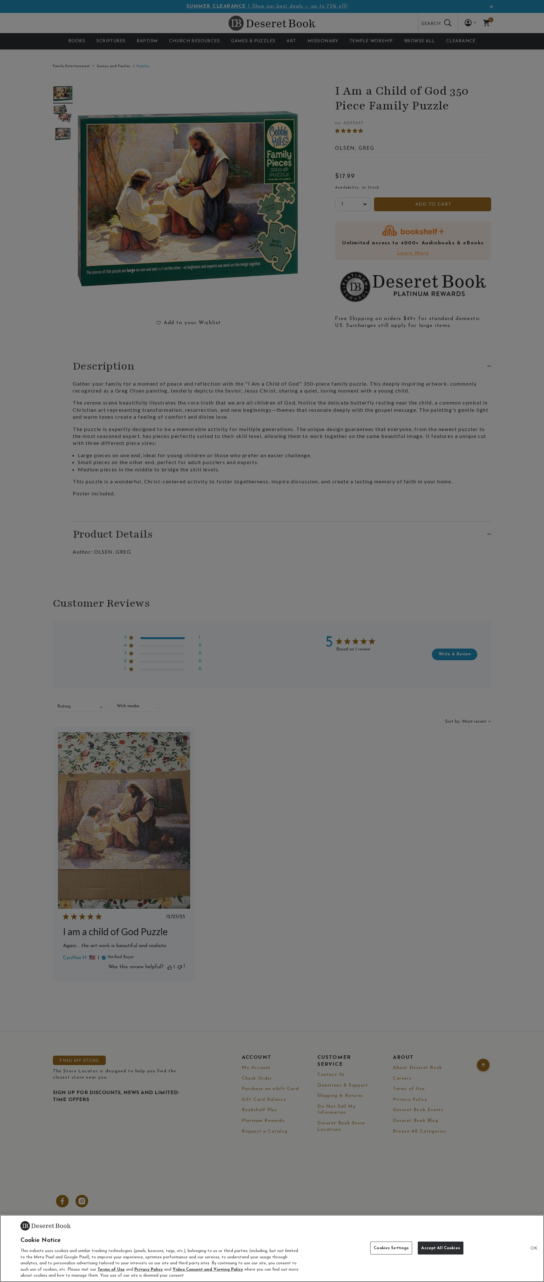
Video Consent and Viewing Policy (208, 1269)
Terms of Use (111, 1269)
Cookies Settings (391, 1248)
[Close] (534, 1249)
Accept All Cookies (440, 1248)
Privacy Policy (148, 1269)
